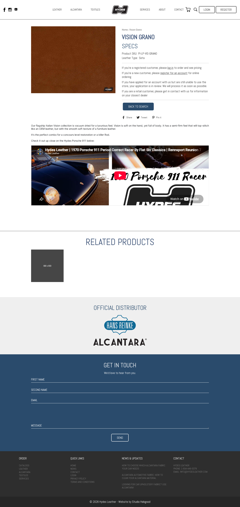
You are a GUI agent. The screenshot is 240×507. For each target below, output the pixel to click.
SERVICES (145, 9)
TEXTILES (95, 9)
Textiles (23, 475)
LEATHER (57, 9)
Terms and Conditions (82, 481)
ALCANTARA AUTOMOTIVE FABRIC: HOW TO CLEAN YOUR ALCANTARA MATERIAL (142, 476)
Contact (75, 472)
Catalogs (24, 465)
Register (226, 10)
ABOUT (162, 9)
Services (24, 478)
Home (125, 29)
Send (120, 438)
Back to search (138, 106)
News (73, 468)
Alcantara (24, 472)
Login (207, 10)
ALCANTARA (76, 9)
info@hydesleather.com (193, 471)
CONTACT (179, 9)
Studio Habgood (141, 502)
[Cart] (188, 9)
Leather (23, 468)
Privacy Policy (78, 478)
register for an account (173, 73)
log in (170, 68)
